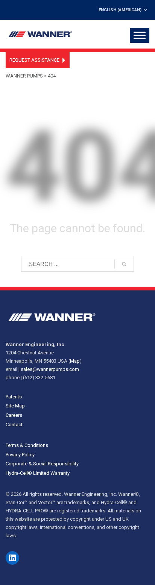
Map (75, 361)
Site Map (15, 406)
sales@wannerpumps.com (50, 369)
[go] (124, 264)
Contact (14, 424)
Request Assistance (34, 60)
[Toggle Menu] (140, 35)
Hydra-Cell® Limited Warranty (38, 473)
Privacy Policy (20, 454)
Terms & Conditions (27, 445)
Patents (14, 397)
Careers (14, 415)
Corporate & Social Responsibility (42, 463)
